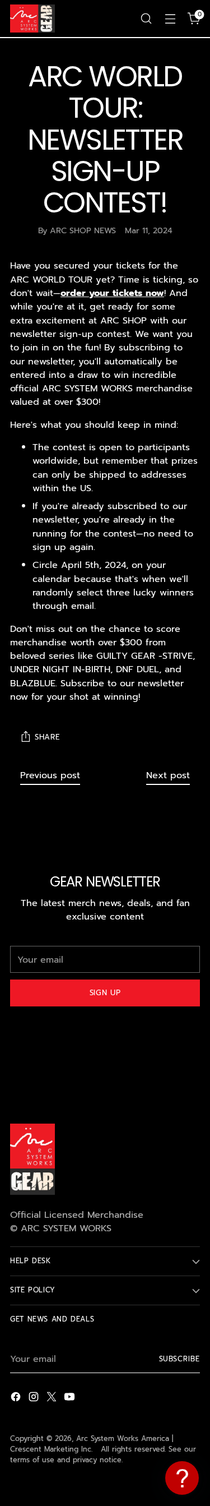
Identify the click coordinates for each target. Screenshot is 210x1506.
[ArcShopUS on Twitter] (52, 1398)
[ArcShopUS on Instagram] (34, 1398)
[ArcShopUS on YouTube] (70, 1398)
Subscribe (179, 1358)
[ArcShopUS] (32, 18)
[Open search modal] (145, 18)
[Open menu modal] (169, 18)
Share (47, 737)
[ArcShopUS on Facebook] (17, 1398)
